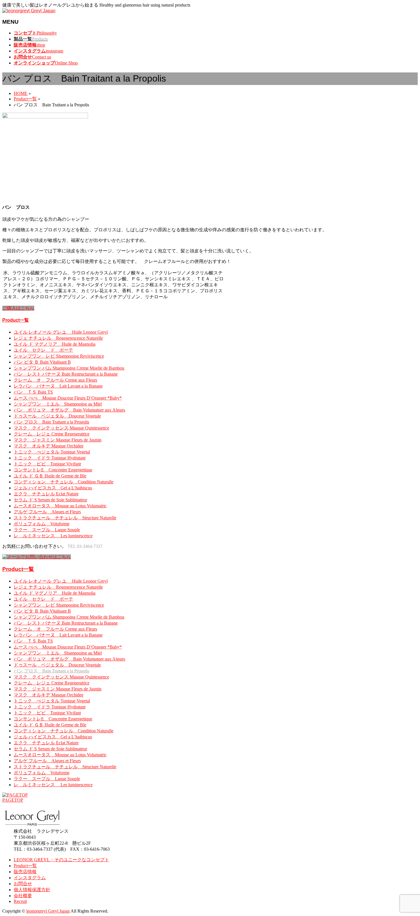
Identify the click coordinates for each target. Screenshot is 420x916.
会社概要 (23, 895)
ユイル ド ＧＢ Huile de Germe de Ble (50, 475)
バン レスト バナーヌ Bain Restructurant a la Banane (66, 374)
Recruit (20, 901)
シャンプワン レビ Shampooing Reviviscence (59, 356)
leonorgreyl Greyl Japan (48, 911)
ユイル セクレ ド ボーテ (43, 350)
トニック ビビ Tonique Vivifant (47, 463)
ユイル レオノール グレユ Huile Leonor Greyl (61, 332)
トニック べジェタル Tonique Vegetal (52, 451)
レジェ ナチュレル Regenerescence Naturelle (58, 338)
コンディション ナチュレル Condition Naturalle (63, 481)
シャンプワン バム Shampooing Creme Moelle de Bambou (69, 368)
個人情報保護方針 (32, 889)
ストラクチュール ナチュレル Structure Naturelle (65, 517)
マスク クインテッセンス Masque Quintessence (61, 427)
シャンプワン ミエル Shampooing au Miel (58, 404)
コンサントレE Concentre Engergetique (53, 469)
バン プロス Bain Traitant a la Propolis (51, 422)
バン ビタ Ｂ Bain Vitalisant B (42, 362)
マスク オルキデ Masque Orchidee (48, 445)
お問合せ (23, 883)
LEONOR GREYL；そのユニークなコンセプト (61, 859)
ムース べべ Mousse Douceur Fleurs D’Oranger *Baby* (68, 398)
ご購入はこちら (18, 308)
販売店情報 (25, 871)
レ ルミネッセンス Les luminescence (53, 535)
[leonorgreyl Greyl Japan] (28, 10)
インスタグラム (30, 877)
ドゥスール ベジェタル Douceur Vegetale (57, 416)
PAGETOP (12, 800)
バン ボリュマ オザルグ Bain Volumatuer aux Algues (69, 410)
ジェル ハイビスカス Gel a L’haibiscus (53, 487)
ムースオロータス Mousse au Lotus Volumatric (60, 505)
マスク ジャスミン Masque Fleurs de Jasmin (57, 439)
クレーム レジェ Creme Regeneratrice (51, 433)
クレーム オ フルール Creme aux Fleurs (55, 380)
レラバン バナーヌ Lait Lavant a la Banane (58, 386)
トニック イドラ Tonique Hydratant (49, 457)
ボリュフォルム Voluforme (41, 523)
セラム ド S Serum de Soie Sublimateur (50, 499)
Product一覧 (15, 320)
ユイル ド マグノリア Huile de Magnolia (54, 344)
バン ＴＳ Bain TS (33, 392)
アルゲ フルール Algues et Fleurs (47, 511)
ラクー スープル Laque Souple (47, 529)
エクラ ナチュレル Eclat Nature (46, 493)
